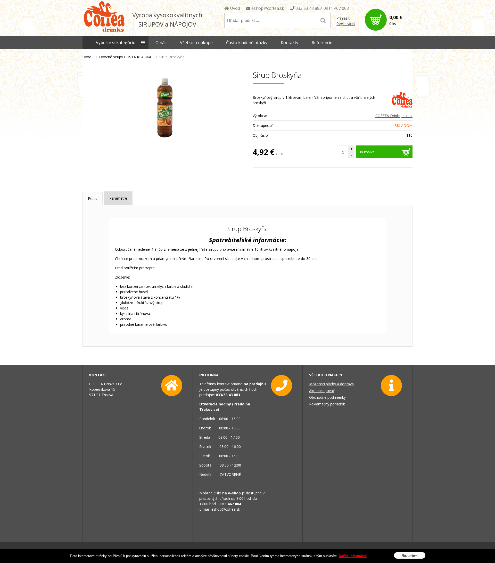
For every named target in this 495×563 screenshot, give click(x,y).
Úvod (235, 8)
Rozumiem (410, 555)
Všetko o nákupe (196, 42)
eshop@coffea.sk (267, 8)
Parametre (118, 198)
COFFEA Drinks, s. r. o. (393, 115)
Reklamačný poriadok (327, 404)
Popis (92, 198)
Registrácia (345, 23)
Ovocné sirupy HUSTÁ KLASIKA (125, 56)
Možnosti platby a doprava (331, 383)
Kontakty (289, 42)
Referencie (322, 42)
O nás (161, 42)
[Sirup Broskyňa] (165, 108)
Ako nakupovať (321, 390)
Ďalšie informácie (353, 556)
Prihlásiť (343, 18)
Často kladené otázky (246, 42)
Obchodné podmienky (327, 397)
